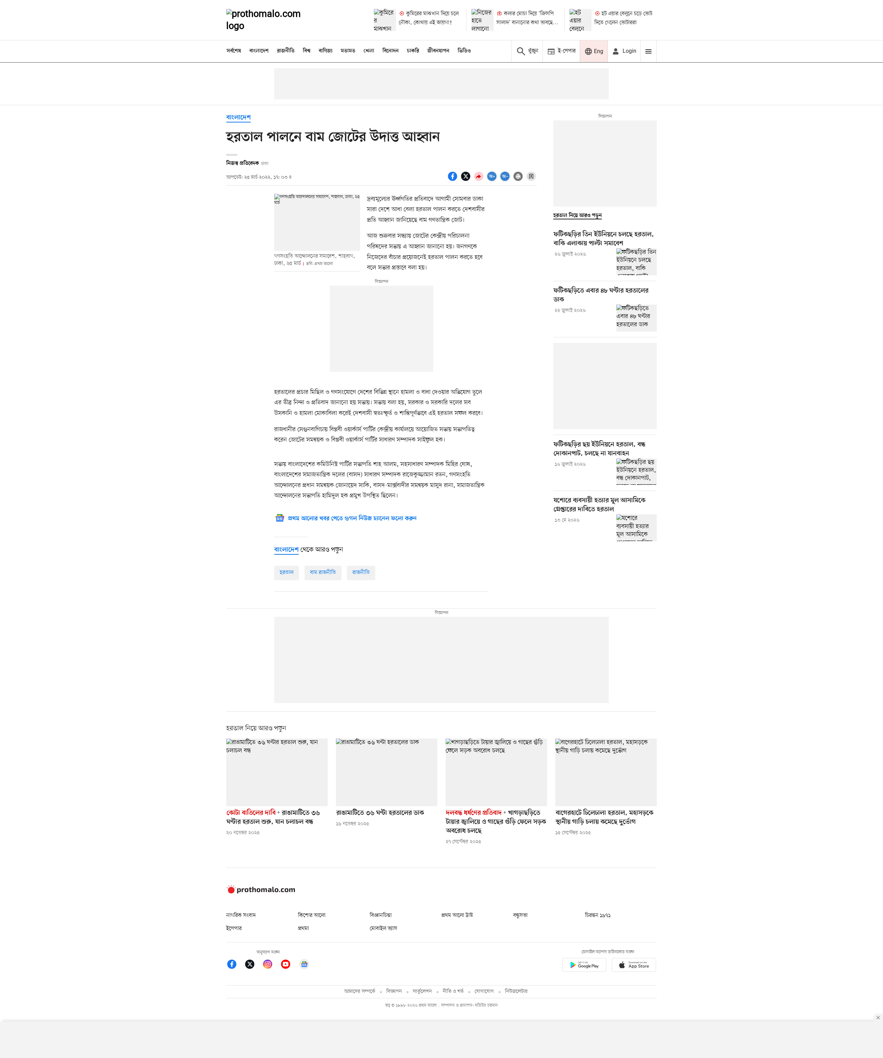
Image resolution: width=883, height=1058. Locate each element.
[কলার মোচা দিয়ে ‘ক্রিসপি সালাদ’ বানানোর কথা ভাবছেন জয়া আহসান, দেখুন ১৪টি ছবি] (483, 20)
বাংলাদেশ (259, 51)
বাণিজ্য (326, 51)
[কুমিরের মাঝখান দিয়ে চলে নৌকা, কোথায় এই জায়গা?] (385, 20)
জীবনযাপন (438, 51)
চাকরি (413, 51)
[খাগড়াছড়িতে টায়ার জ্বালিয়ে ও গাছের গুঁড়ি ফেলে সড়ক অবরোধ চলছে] (496, 772)
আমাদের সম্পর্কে (359, 991)
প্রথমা (303, 928)
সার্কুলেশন (422, 991)
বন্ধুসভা (520, 915)
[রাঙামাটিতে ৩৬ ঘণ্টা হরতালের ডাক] (386, 772)
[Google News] (304, 965)
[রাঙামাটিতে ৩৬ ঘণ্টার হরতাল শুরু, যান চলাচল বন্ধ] (277, 772)
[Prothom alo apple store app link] (634, 966)
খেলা (369, 51)
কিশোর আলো (312, 915)
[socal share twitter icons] (466, 180)
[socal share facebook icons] (453, 180)
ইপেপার (234, 928)
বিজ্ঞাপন (394, 991)
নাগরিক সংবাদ (241, 915)
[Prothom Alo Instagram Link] (271, 965)
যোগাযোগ (484, 991)
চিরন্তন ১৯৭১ (598, 915)
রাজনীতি (286, 51)
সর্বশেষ (234, 51)
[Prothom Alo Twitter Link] (253, 965)
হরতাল (287, 572)
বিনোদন (391, 51)
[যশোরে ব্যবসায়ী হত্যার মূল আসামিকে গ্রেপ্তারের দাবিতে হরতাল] (636, 527)
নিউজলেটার (516, 991)
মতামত (348, 51)
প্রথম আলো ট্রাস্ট (457, 915)
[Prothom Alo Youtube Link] (289, 965)
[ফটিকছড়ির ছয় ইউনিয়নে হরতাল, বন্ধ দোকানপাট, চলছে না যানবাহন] (636, 471)
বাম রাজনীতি (323, 572)
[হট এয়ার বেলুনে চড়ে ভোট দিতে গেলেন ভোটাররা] (580, 20)
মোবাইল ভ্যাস (383, 928)
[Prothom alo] (272, 20)
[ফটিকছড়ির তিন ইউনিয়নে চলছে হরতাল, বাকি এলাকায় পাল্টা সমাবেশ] (636, 261)
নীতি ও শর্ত (453, 991)
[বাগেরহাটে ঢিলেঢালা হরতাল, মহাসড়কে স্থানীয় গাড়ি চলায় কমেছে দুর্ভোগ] (606, 772)
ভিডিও (464, 51)
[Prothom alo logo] (260, 892)
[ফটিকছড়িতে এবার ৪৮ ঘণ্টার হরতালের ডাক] (636, 318)
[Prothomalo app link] (584, 966)
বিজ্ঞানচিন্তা (381, 915)
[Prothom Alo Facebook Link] (235, 965)
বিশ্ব (306, 51)
